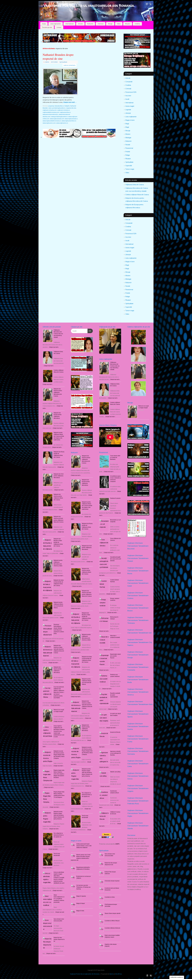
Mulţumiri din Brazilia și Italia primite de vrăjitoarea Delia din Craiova (58, 542)
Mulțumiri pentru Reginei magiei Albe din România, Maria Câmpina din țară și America (59, 815)
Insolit (127, 99)
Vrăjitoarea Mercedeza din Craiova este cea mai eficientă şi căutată (58, 333)
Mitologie (128, 137)
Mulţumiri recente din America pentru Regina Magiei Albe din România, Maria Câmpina (59, 754)
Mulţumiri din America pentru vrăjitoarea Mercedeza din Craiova (58, 392)
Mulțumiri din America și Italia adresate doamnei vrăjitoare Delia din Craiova (59, 649)
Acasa (44, 24)
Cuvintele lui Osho (110, 897)
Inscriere (128, 95)
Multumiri (90, 24)
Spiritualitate (129, 162)
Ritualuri (127, 24)
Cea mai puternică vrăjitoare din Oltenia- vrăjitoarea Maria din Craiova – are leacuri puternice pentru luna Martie (59, 692)
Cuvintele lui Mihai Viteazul (112, 920)
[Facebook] (147, 4)
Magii (127, 123)
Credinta (137, 24)
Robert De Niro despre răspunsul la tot (59, 939)
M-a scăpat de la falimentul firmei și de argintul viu (59, 835)
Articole (80, 24)
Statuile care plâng (115, 771)
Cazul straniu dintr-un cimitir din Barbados (115, 457)
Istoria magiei (129, 106)
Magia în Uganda (81, 896)
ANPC (117, 844)
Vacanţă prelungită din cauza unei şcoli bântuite (115, 558)
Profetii (127, 151)
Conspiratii (128, 81)
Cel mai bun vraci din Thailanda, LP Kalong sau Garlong (83, 887)
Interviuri (100, 24)
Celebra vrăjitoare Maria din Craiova (137, 194)
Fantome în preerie (115, 498)
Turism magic (129, 169)
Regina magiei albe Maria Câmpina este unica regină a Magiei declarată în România (59, 774)
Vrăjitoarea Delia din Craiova (134, 184)
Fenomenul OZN (130, 92)
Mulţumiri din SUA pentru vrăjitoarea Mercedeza (58, 475)
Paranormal (129, 148)
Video (118, 24)
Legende (128, 109)
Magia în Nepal (80, 903)
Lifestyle (128, 113)
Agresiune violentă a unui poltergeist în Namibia (115, 753)
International (69, 24)
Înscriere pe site (47, 27)
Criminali (128, 88)
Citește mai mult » (76, 475)
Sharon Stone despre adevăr (112, 913)
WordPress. (118, 974)
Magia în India (80, 910)
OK (89, 331)
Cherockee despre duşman (112, 881)
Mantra (112, 974)
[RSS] (150, 4)
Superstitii (128, 165)
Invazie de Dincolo (115, 732)
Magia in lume (129, 120)
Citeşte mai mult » (54, 347)
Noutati (127, 144)
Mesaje (110, 24)
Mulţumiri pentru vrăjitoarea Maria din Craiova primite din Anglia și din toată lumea (59, 436)
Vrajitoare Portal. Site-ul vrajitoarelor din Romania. (89, 5)
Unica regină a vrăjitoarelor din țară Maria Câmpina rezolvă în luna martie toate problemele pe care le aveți (59, 731)
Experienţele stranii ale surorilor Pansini (115, 656)
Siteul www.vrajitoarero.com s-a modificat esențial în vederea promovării (59, 898)
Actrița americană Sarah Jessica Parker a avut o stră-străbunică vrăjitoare (84, 845)
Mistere (127, 134)
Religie (127, 155)
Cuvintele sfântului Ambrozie (112, 928)
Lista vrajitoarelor (55, 24)
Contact (59, 27)
